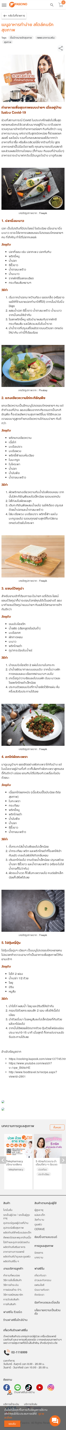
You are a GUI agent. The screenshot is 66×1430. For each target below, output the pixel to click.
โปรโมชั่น (7, 1210)
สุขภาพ (7, 42)
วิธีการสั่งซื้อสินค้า (12, 1280)
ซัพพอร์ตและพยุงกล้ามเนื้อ (17, 1237)
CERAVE (39, 1229)
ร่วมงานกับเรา (41, 1289)
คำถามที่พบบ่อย (11, 1275)
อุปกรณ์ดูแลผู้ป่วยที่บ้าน (15, 1223)
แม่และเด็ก (39, 1215)
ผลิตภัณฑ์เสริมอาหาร (14, 1247)
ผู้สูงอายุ (38, 1210)
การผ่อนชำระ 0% (12, 1289)
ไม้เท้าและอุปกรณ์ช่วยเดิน (16, 1242)
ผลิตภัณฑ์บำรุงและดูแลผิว (16, 1256)
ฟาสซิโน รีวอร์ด (12, 1312)
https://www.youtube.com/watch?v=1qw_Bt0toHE (30, 1065)
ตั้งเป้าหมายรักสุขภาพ (21, 37)
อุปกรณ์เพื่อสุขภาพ (13, 1227)
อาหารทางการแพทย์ (13, 1251)
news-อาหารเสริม (46, 37)
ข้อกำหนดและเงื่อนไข (47, 1302)
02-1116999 (19, 1352)
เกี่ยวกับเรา (40, 1275)
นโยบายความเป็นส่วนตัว (47, 1312)
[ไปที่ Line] (17, 1387)
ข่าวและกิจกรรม (42, 1280)
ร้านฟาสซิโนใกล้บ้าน (15, 1320)
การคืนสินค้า (9, 1304)
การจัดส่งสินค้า (11, 1299)
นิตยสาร (38, 1252)
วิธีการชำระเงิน (11, 1285)
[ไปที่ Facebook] (6, 1387)
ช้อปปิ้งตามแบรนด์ (45, 1237)
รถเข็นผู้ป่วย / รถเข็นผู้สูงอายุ (16, 1216)
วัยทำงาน (39, 1219)
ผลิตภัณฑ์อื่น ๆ (11, 1261)
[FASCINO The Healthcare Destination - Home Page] (18, 4)
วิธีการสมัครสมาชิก (13, 1294)
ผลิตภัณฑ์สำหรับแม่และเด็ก (17, 1232)
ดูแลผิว (38, 1224)
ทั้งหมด (57, 1127)
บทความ (38, 1257)
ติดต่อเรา (39, 1294)
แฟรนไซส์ (39, 1285)
